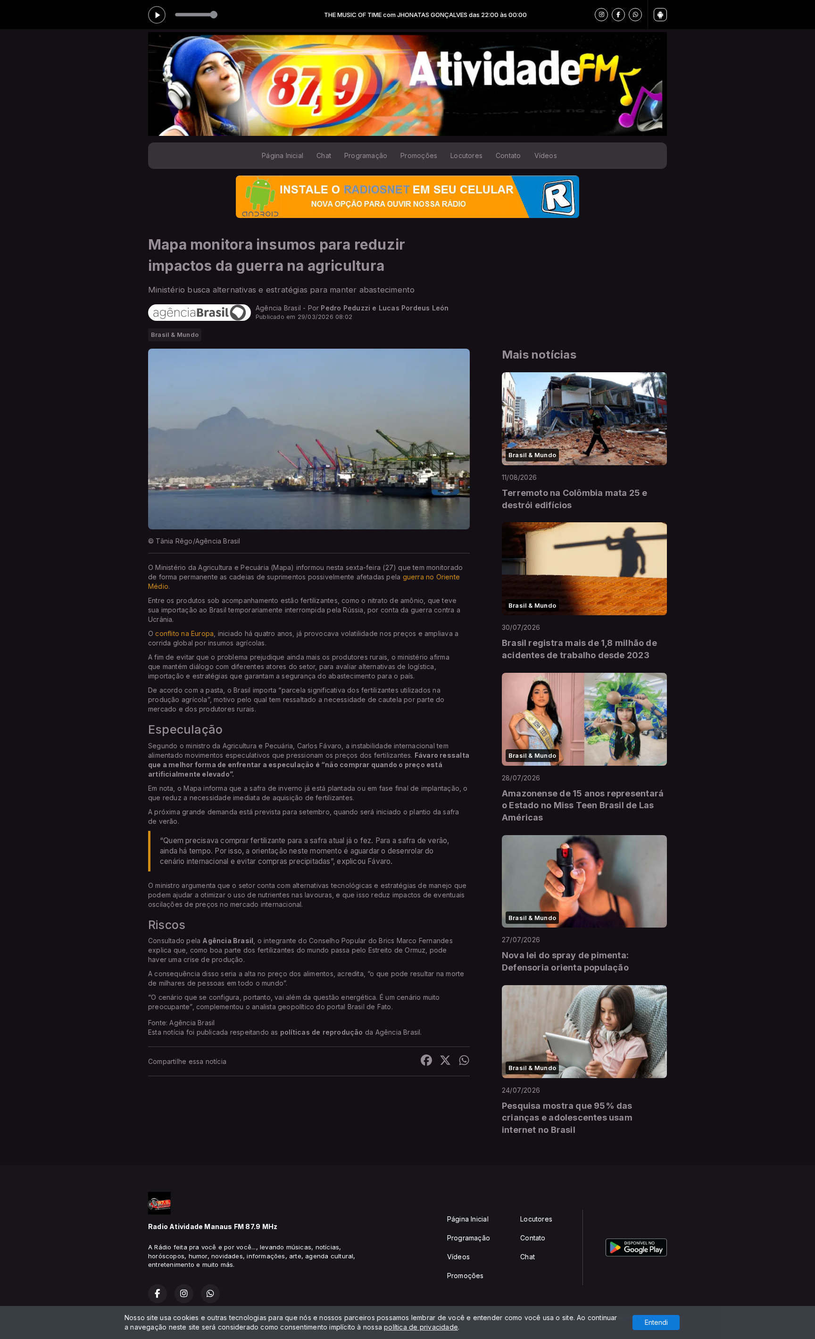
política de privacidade (421, 1327)
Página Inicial (282, 155)
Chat (323, 155)
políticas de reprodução (321, 1032)
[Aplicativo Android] (660, 14)
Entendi (656, 1322)
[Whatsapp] (635, 14)
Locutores (466, 155)
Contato (508, 155)
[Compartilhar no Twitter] (445, 1061)
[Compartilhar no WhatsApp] (464, 1061)
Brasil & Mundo (175, 334)
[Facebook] (618, 14)
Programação (365, 155)
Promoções (418, 155)
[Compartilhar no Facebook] (426, 1061)
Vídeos (545, 155)
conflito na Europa (184, 633)
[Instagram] (601, 14)
